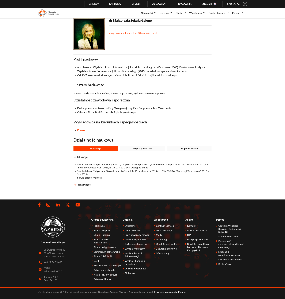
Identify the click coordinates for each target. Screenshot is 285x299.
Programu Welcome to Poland (169, 292)
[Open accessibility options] (245, 4)
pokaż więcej (84, 185)
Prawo (81, 130)
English (207, 4)
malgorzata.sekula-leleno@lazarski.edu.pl (133, 33)
